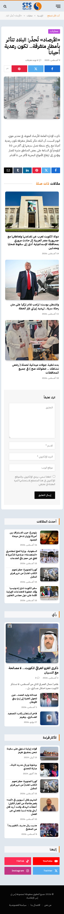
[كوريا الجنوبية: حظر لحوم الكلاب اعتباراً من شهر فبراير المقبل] (49, 574)
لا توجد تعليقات (31, 60)
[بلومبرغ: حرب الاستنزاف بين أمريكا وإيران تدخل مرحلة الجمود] (49, 537)
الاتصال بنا (35, 905)
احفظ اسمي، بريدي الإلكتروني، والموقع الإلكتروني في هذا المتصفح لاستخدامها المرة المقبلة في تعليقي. (34, 480)
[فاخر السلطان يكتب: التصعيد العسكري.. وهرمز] (49, 718)
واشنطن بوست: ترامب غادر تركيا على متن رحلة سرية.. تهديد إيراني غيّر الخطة (34, 306)
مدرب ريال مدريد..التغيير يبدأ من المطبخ (22, 827)
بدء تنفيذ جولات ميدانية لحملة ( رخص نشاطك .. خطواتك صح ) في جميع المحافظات (35, 369)
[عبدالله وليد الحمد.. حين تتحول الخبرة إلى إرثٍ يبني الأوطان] (49, 700)
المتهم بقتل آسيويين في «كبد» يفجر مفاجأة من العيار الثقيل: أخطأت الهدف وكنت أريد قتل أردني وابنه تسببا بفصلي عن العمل (21, 807)
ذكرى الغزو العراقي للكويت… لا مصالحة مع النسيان (33, 670)
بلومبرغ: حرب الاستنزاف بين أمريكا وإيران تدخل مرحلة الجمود (23, 536)
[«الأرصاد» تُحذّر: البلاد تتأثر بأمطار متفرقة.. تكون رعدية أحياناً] (32, 98)
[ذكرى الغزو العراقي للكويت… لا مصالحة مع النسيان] (32, 643)
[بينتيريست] (19, 68)
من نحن (47, 905)
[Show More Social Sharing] (7, 68)
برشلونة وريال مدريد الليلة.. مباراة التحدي (23, 766)
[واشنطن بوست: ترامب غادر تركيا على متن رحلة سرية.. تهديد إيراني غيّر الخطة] (32, 280)
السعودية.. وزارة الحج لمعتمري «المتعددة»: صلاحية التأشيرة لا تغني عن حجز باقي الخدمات (21, 554)
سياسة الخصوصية (17, 905)
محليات (54, 31)
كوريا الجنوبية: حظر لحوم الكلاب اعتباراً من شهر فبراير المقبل (23, 573)
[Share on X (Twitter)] (36, 68)
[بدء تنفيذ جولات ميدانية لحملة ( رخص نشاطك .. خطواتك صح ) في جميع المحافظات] (32, 340)
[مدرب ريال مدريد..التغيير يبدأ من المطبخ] (49, 830)
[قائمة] (58, 6)
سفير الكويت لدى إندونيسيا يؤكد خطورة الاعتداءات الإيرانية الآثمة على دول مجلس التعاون (21, 591)
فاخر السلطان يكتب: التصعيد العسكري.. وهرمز (22, 715)
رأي (55, 661)
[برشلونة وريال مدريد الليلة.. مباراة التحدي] (49, 770)
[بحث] (5, 6)
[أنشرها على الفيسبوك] (52, 68)
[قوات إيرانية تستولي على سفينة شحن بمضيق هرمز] (49, 753)
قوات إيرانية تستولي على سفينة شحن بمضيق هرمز (22, 750)
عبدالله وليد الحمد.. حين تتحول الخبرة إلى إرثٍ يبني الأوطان (24, 698)
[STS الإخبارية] (31, 6)
